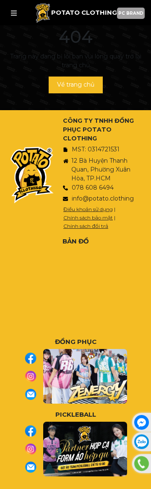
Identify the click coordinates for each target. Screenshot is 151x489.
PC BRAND (130, 13)
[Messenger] (141, 422)
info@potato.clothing (103, 198)
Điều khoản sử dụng (88, 209)
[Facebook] (33, 358)
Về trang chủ (75, 84)
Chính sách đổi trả (85, 226)
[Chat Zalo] (141, 441)
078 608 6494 (93, 187)
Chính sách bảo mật (88, 217)
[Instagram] (33, 376)
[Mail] (33, 394)
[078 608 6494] (141, 463)
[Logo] (42, 12)
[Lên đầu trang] (142, 478)
